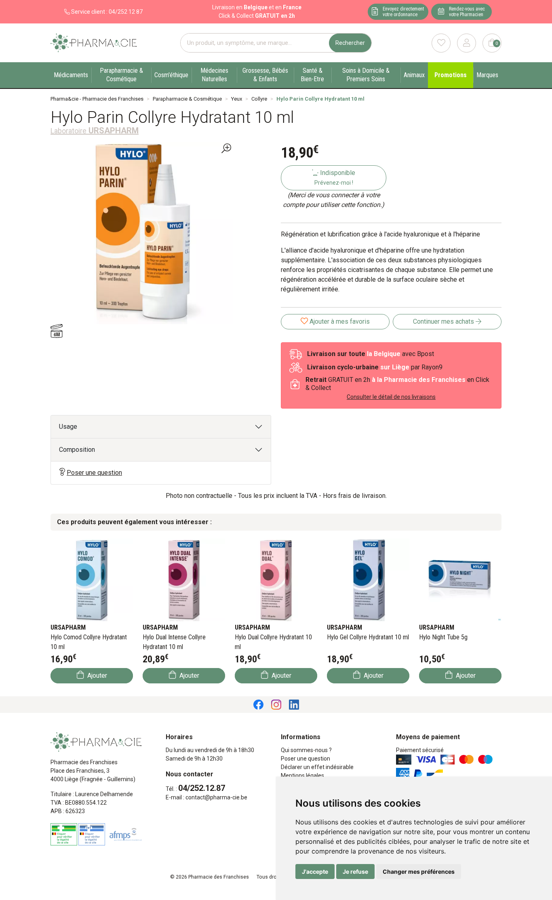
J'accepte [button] (315, 871)
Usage (68, 426)
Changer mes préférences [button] (419, 871)
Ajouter (96, 675)
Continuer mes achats (444, 321)
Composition (77, 449)
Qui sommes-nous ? (306, 750)
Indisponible (335, 177)
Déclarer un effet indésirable (317, 767)
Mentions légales (302, 775)
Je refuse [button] (355, 871)
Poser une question (94, 472)
